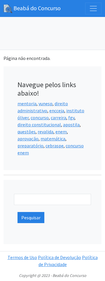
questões (27, 132)
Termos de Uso (22, 257)
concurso (40, 117)
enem (61, 132)
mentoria (27, 103)
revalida (45, 132)
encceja (56, 110)
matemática (53, 139)
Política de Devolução (59, 257)
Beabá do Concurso (36, 8)
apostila (71, 124)
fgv (71, 117)
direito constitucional (39, 124)
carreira (58, 117)
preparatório (30, 146)
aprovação (28, 139)
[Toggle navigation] (93, 8)
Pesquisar (31, 217)
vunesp (45, 103)
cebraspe (55, 146)
